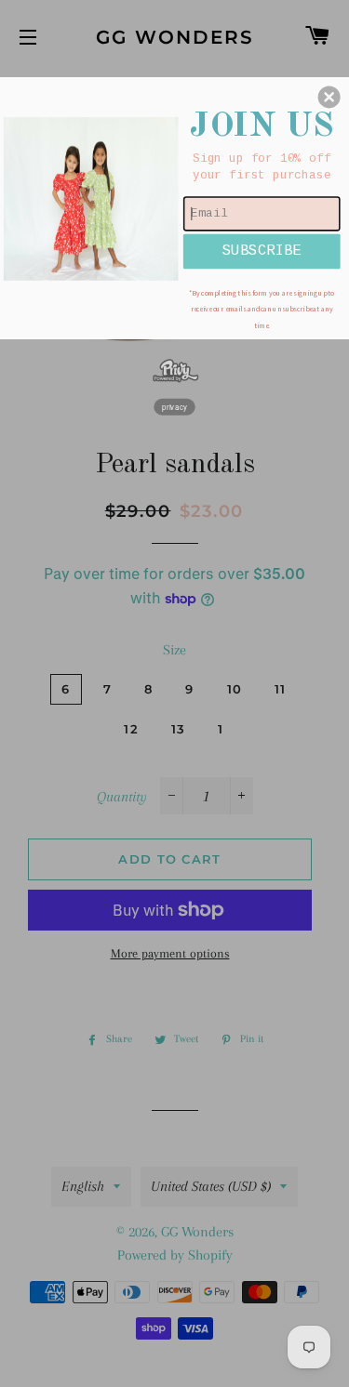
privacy (174, 406)
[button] (329, 97)
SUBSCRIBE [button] (261, 250)
